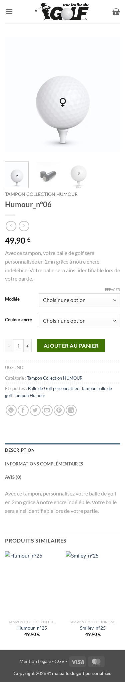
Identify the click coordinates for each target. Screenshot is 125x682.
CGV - (61, 661)
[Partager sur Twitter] (35, 410)
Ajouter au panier (71, 346)
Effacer (112, 289)
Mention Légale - (36, 661)
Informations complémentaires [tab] (44, 463)
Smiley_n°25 (93, 628)
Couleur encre (18, 320)
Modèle (12, 299)
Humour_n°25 (32, 628)
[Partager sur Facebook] (23, 410)
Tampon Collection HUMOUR (41, 194)
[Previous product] (24, 226)
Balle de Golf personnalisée (53, 388)
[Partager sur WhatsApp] (11, 410)
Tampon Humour (29, 395)
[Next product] (11, 226)
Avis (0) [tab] (13, 477)
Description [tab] (20, 450)
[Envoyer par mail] (47, 410)
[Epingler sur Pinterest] (59, 410)
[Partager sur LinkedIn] (71, 410)
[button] (9, 11)
